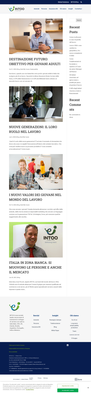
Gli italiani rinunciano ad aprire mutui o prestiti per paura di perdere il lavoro (75, 80)
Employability (34, 69)
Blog (18, 69)
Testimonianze (55, 323)
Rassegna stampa (55, 320)
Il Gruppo (74, 338)
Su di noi (74, 320)
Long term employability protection (74, 325)
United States (24, 379)
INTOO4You (75, 2)
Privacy (39, 378)
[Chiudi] (88, 388)
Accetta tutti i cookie (68, 390)
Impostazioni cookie (68, 385)
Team (74, 331)
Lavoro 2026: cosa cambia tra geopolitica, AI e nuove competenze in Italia (75, 50)
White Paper (55, 330)
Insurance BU (53, 9)
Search (79, 20)
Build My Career (25, 69)
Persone (36, 323)
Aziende (36, 320)
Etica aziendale (13, 351)
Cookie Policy (31, 378)
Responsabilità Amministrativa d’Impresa (19, 348)
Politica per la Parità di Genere (16, 345)
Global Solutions (63, 2)
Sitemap (45, 378)
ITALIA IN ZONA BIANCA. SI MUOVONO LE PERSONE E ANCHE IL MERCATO (35, 267)
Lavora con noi (74, 335)
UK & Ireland (16, 379)
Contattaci (78, 9)
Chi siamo (63, 9)
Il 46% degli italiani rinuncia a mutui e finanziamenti (75, 91)
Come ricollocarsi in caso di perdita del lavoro (75, 39)
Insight (70, 9)
